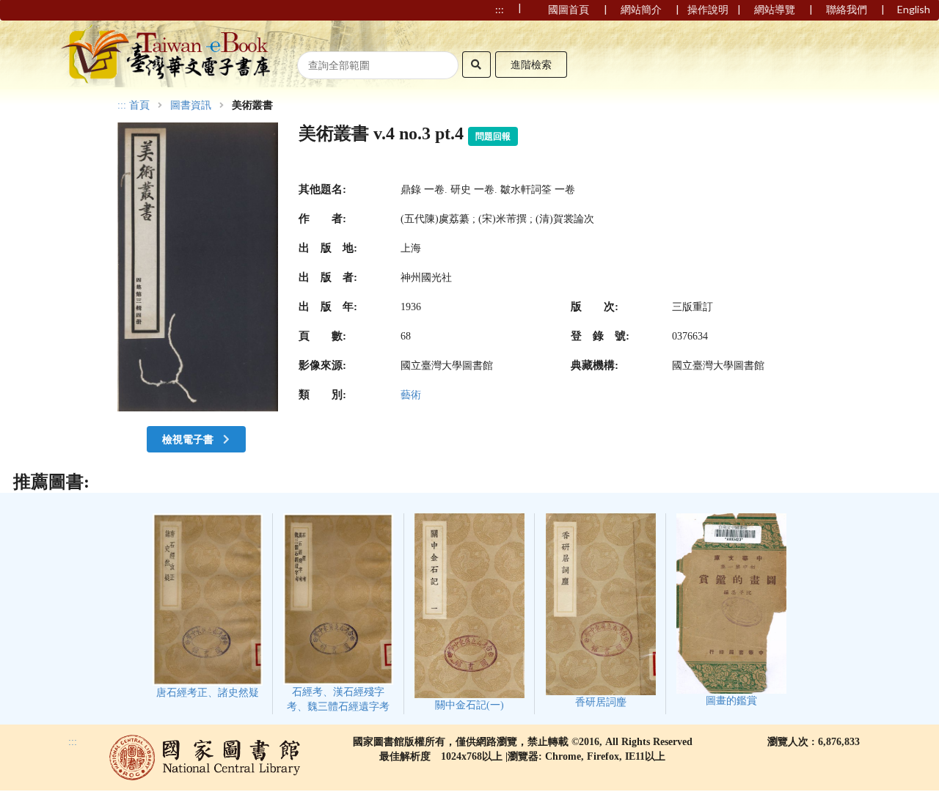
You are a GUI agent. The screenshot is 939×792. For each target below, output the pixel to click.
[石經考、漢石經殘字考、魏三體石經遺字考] (338, 613)
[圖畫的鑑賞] (731, 609)
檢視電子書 (189, 439)
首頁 (139, 105)
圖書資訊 (190, 105)
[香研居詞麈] (601, 611)
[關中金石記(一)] (469, 611)
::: (121, 105)
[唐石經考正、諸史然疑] (208, 606)
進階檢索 (531, 64)
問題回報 (493, 136)
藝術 (411, 394)
